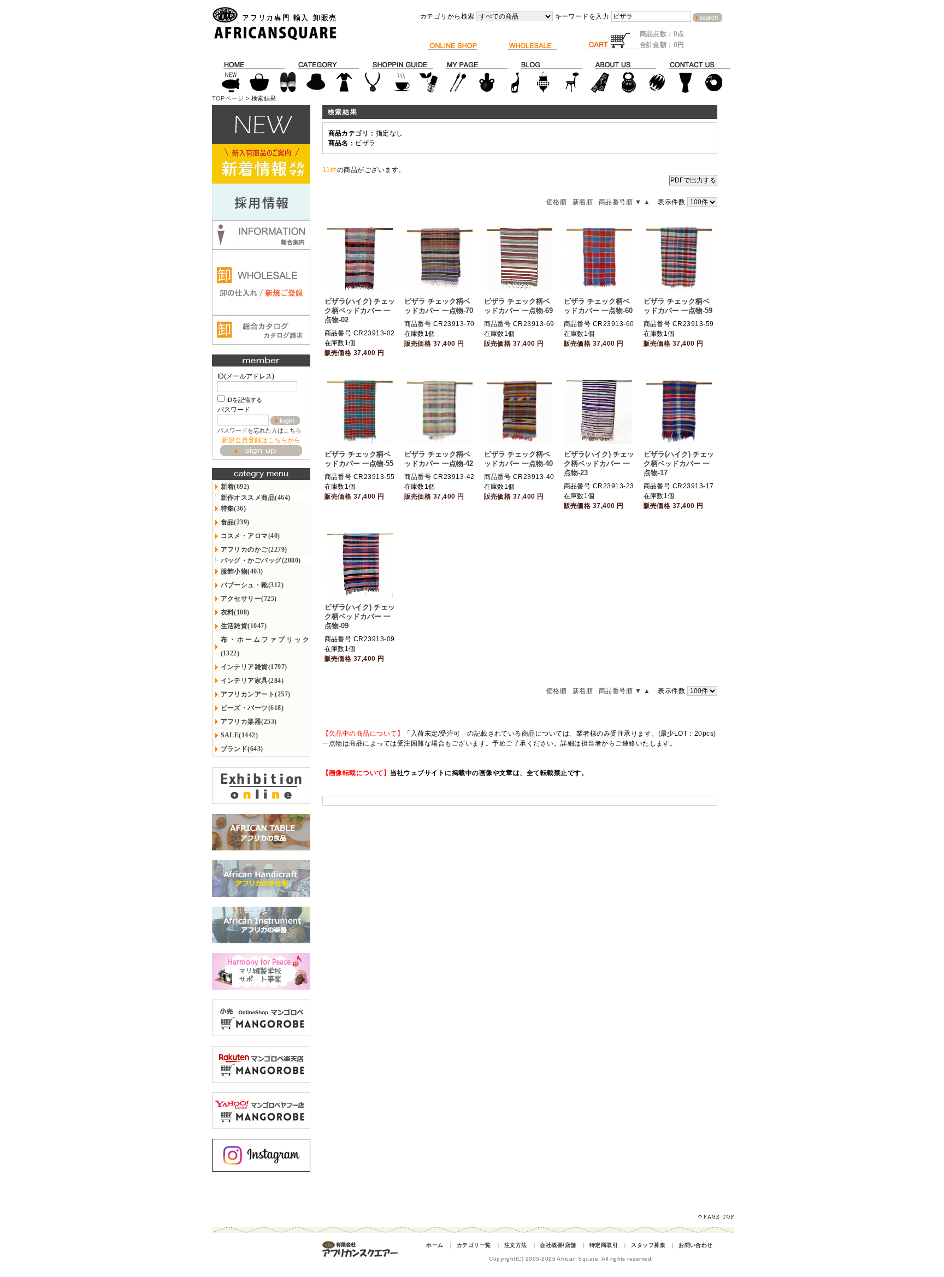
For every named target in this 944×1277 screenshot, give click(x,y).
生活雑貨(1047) (244, 626)
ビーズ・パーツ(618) (252, 708)
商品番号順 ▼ (620, 202)
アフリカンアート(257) (256, 694)
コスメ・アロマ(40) (250, 536)
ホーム (434, 1245)
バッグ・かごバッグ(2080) (261, 560)
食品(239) (235, 522)
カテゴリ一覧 (474, 1245)
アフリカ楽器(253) (249, 721)
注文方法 (515, 1245)
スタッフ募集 (648, 1245)
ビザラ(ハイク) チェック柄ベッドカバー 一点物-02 (359, 310)
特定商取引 (603, 1245)
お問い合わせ (695, 1245)
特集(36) (233, 508)
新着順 (583, 202)
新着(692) (235, 486)
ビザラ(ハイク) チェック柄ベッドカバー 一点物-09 (359, 616)
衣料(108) (235, 612)
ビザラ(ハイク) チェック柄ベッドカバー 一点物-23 (599, 463)
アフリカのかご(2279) (254, 549)
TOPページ (228, 98)
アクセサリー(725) (249, 598)
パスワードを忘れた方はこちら (259, 430)
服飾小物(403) (242, 571)
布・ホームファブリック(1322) (265, 646)
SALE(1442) (239, 735)
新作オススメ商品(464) (256, 497)
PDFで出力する (693, 180)
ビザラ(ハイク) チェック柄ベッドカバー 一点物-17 (679, 463)
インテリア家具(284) (252, 680)
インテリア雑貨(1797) (254, 667)
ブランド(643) (242, 749)
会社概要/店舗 (558, 1245)
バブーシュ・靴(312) (252, 585)
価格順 (556, 202)
